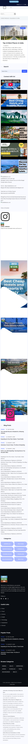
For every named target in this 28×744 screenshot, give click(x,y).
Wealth (21, 559)
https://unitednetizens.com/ (10, 185)
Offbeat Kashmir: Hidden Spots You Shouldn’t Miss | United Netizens (13, 490)
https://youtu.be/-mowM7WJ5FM (8, 193)
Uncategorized (7, 559)
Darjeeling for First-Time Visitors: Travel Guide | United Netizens (12, 457)
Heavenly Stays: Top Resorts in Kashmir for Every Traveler (13, 495)
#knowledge (8, 198)
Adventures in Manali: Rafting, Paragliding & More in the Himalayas (12, 499)
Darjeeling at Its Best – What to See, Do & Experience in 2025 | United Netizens (14, 474)
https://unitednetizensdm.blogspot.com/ (15, 187)
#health (24, 198)
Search (24, 71)
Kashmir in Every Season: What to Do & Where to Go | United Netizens (14, 485)
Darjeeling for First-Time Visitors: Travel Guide (12, 439)
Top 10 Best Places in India (13, 43)
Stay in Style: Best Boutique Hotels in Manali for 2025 (12, 510)
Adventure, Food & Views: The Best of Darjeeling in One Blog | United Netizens (14, 463)
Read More (5, 60)
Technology (7, 554)
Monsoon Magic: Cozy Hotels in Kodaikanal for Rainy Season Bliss (14, 520)
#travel (2, 198)
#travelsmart (23, 196)
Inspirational (7, 549)
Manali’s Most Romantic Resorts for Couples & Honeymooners (11, 505)
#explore (13, 198)
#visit (21, 198)
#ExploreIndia (17, 196)
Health (21, 543)
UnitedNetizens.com (5, 178)
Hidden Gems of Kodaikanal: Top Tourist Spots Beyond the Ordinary (13, 531)
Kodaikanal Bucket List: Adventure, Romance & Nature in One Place (14, 525)
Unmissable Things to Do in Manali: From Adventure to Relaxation (12, 514)
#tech (2, 200)
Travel (21, 554)
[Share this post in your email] (1, 206)
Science (21, 549)
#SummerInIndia (10, 196)
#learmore (17, 198)
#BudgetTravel (4, 196)
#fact (5, 198)
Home (3, 608)
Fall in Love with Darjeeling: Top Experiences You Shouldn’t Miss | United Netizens (13, 468)
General (7, 543)
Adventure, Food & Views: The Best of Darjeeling (13, 445)
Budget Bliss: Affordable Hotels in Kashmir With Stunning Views (13, 479)
